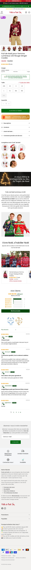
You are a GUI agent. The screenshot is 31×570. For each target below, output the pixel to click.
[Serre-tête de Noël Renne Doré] (5, 156)
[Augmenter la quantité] (9, 103)
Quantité (4, 100)
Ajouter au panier (15, 111)
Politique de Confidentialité (7, 557)
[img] (4, 334)
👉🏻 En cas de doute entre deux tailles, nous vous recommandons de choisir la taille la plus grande (15, 77)
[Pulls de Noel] (15, 12)
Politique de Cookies (6, 555)
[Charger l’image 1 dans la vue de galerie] (15, 30)
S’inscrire (15, 442)
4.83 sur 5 (20, 294)
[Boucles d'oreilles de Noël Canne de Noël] (13, 164)
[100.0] (10, 320)
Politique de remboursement (7, 560)
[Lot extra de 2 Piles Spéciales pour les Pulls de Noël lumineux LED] (5, 147)
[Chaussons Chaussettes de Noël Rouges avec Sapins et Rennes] (13, 156)
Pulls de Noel (8, 564)
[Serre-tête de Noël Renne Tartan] (5, 164)
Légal (14, 555)
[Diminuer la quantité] (2, 103)
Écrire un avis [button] (15, 311)
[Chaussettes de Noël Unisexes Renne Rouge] (21, 147)
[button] (5, 64)
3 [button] (16, 412)
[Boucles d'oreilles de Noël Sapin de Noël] (21, 156)
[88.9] (19, 320)
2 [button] (13, 412)
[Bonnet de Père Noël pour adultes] (13, 147)
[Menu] (2, 12)
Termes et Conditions (21, 557)
